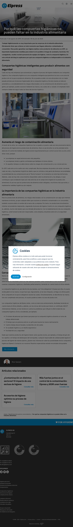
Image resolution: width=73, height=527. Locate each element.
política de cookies (42, 265)
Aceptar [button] (16, 277)
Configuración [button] (27, 276)
